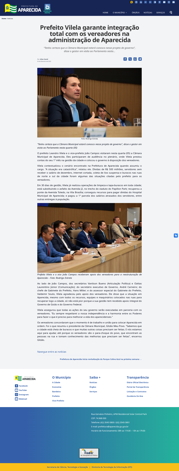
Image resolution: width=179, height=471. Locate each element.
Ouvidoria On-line (135, 396)
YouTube (23, 390)
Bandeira (56, 391)
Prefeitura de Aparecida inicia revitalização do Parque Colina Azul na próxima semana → (101, 359)
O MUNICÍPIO (119, 12)
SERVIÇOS (160, 12)
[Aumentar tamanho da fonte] (150, 2)
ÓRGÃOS (136, 12)
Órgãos (93, 387)
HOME (105, 12)
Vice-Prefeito (58, 400)
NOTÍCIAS (148, 12)
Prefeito (56, 396)
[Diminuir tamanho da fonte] (145, 2)
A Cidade (56, 382)
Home (4, 19)
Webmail (23, 399)
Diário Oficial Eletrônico (137, 382)
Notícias (10, 19)
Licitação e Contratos (136, 391)
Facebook (23, 386)
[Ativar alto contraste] (155, 2)
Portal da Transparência (138, 387)
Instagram (24, 394)
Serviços (93, 391)
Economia (56, 387)
